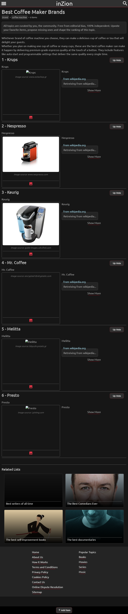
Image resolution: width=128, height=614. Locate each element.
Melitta (13, 328)
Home (35, 552)
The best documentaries (81, 539)
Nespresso (16, 125)
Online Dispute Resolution (47, 587)
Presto (13, 395)
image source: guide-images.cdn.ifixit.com (31, 247)
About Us (37, 557)
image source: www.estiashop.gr (30, 76)
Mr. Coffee (16, 262)
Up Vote (117, 60)
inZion (64, 3)
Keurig (13, 192)
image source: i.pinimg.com (31, 412)
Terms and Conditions (45, 567)
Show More (94, 90)
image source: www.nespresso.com (31, 174)
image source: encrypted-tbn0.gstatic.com (31, 275)
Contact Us (38, 582)
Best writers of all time (19, 503)
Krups (12, 59)
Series (82, 566)
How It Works (40, 562)
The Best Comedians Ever (82, 503)
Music (82, 571)
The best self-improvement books (26, 539)
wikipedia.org (78, 78)
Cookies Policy (40, 577)
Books (82, 556)
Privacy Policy (40, 572)
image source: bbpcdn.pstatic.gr (30, 346)
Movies (83, 561)
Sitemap (37, 592)
